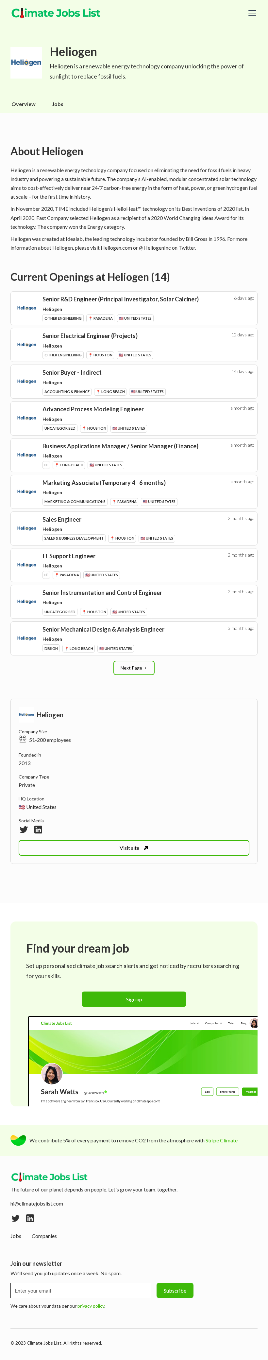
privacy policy (90, 1306)
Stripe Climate (222, 1140)
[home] (56, 13)
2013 (24, 763)
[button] (251, 13)
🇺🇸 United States (38, 807)
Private (27, 785)
